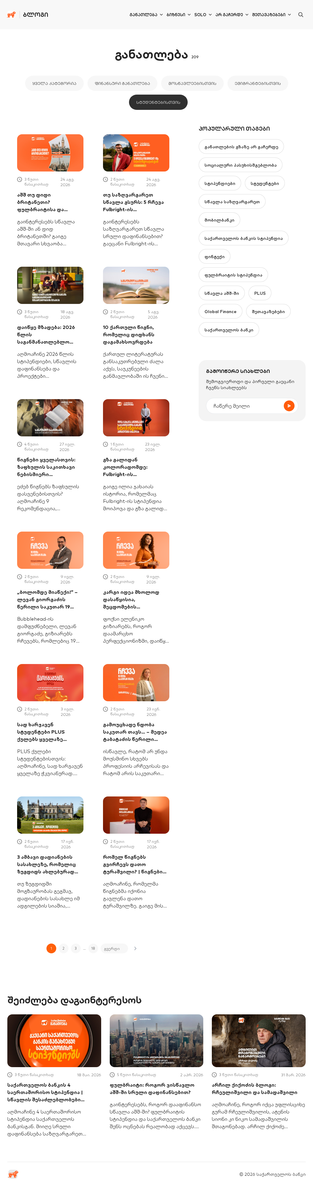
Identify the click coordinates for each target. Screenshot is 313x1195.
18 (93, 948)
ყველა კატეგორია (54, 83)
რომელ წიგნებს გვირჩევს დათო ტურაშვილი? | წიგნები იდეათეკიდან (133, 864)
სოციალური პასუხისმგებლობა (240, 165)
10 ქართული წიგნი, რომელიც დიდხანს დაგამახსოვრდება (128, 334)
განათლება (143, 14)
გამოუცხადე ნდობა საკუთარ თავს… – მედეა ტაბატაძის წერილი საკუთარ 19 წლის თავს (135, 732)
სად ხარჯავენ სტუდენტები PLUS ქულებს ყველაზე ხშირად (41, 732)
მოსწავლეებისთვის (192, 83)
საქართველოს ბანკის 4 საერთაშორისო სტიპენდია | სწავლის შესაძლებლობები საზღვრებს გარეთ (45, 1092)
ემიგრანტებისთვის (258, 83)
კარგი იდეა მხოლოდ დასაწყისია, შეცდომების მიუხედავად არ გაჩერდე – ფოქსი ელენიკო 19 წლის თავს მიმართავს (135, 599)
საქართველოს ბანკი (228, 330)
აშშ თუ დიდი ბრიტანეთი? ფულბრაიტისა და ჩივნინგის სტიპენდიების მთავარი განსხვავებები (48, 202)
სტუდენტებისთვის (158, 102)
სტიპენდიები (219, 183)
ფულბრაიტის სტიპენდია (233, 275)
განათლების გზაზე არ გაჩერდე (241, 147)
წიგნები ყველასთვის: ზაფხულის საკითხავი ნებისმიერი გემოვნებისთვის (46, 467)
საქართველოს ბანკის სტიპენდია (243, 238)
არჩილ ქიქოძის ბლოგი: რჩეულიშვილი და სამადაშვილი (254, 1088)
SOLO (200, 14)
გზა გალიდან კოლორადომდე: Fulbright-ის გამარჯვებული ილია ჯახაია (130, 467)
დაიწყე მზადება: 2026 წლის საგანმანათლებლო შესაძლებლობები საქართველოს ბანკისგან (46, 334)
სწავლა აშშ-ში (221, 293)
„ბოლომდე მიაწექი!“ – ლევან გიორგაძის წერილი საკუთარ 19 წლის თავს (47, 599)
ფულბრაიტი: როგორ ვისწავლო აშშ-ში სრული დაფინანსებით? (152, 1088)
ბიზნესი (176, 14)
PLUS (260, 293)
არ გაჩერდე (229, 14)
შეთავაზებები (268, 14)
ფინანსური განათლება (122, 83)
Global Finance (220, 311)
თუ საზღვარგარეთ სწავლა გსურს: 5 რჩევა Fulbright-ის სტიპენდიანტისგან (133, 202)
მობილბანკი (219, 220)
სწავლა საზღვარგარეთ (232, 201)
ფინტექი (214, 256)
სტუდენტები (265, 183)
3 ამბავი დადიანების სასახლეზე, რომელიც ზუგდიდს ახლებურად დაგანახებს (46, 864)
